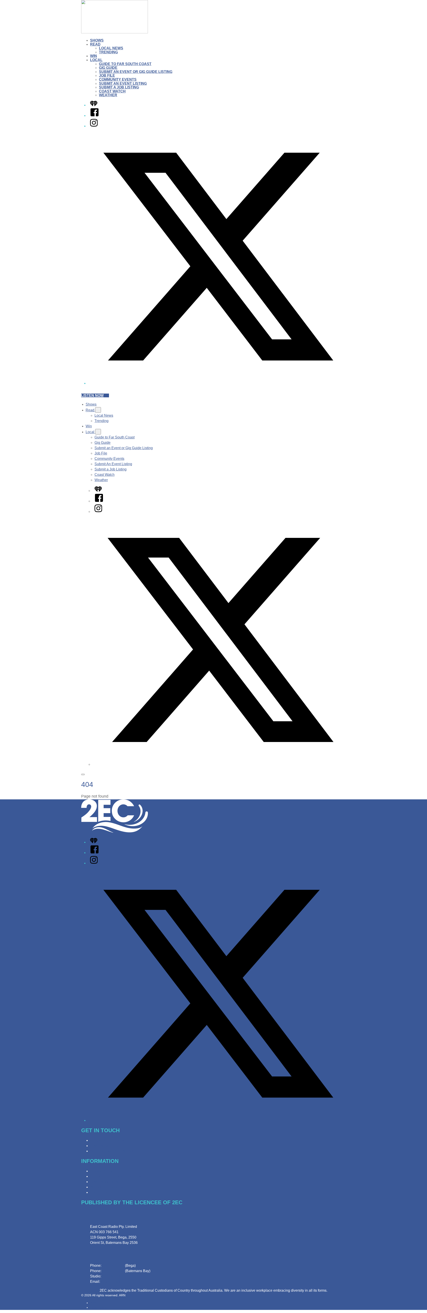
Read (95, 44)
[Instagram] (94, 126)
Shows (97, 40)
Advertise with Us (104, 1146)
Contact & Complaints (107, 1140)
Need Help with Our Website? (113, 1151)
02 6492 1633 (113, 1265)
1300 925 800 (113, 1276)
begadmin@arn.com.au (119, 1281)
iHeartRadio (98, 1307)
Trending (108, 52)
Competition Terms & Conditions (115, 1176)
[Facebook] (94, 115)
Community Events (118, 79)
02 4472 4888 (113, 1271)
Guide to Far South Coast (125, 64)
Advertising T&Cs (104, 1182)
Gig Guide (108, 68)
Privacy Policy (101, 1171)
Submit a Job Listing (119, 87)
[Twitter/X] (218, 383)
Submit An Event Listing (123, 83)
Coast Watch (112, 91)
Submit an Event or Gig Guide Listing (135, 72)
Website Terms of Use (107, 1187)
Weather (108, 95)
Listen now (92, 395)
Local (96, 60)
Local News (111, 48)
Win (93, 56)
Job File (107, 75)
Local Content (101, 1192)
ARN (93, 1303)
